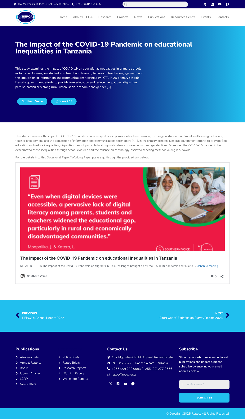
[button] (64, 101)
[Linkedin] (212, 4)
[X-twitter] (205, 4)
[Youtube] (220, 4)
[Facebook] (227, 4)
